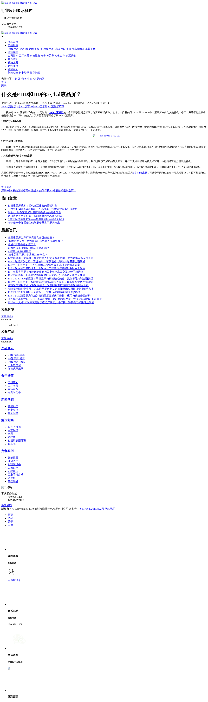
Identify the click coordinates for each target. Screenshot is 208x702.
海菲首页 (13, 42)
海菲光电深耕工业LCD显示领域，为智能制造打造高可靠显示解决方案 (48, 285)
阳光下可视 (14, 426)
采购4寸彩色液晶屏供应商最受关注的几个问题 (34, 212)
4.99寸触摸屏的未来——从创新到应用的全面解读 (36, 219)
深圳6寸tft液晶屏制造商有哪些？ (20, 190)
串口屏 (64, 48)
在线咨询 (6, 505)
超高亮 (12, 444)
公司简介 (13, 55)
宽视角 (12, 437)
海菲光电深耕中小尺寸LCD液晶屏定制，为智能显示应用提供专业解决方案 (51, 288)
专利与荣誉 (47, 55)
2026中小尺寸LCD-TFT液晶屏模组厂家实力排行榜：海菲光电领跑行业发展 (51, 302)
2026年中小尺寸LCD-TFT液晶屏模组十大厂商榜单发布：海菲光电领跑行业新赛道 (55, 299)
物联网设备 (14, 464)
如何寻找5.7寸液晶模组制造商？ (57, 190)
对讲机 (12, 478)
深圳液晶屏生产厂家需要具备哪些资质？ (31, 237)
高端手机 (13, 481)
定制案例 (13, 65)
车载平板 (90, 48)
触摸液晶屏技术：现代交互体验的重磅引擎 (32, 205)
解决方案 (13, 62)
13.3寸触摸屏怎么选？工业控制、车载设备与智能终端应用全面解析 (46, 261)
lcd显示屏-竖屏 (16, 48)
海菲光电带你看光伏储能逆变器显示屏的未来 (34, 222)
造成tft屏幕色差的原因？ (22, 244)
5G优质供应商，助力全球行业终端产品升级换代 (35, 241)
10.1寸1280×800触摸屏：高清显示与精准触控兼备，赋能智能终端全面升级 (50, 278)
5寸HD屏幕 (23, 106)
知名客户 (60, 55)
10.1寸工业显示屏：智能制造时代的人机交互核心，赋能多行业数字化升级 (50, 282)
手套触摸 (13, 430)
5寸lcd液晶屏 (8, 106)
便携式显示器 (76, 48)
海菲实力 (13, 52)
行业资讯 (24, 72)
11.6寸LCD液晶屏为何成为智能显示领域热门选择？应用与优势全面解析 (49, 295)
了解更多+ (7, 316)
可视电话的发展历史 (19, 251)
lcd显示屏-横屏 (33, 48)
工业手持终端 (15, 474)
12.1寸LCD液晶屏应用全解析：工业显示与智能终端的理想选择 (44, 292)
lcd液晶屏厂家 (56, 106)
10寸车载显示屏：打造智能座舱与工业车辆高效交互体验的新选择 (45, 271)
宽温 (10, 433)
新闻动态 (13, 72)
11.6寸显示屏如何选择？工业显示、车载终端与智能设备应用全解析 (46, 268)
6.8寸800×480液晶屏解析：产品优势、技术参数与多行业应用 (43, 209)
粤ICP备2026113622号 (91, 508)
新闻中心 (13, 69)
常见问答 (35, 72)
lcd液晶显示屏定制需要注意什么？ (27, 254)
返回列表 (6, 187)
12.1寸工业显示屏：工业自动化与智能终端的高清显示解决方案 (44, 265)
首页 (17, 78)
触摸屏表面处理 (17, 440)
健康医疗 (13, 461)
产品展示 (13, 45)
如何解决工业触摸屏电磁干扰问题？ (28, 247)
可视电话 (13, 471)
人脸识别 (13, 467)
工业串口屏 (14, 365)
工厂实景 (24, 55)
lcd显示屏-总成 (51, 48)
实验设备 (35, 55)
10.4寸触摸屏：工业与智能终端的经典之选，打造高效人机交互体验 (46, 275)
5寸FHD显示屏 (38, 106)
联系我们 (71, 55)
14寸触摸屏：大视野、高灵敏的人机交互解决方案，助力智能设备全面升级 (51, 258)
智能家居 (13, 457)
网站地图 (110, 508)
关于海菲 (7, 375)
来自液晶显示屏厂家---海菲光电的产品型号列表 (35, 215)
